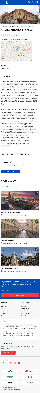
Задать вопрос (8, 352)
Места (22, 26)
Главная (4, 26)
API (15, 58)
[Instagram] (15, 363)
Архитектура (30, 26)
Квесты (3, 308)
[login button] (36, 2)
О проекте (24, 306)
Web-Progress (11, 387)
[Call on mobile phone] (28, 2)
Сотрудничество (25, 308)
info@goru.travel (18, 346)
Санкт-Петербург (14, 26)
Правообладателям (26, 316)
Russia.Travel (24, 154)
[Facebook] (7, 363)
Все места (7, 186)
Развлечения (5, 311)
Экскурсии (4, 306)
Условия (29, 59)
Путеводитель (5, 313)
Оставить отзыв (10, 171)
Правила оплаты (25, 311)
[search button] (32, 2)
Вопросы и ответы (26, 313)
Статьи (3, 316)
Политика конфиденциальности (10, 389)
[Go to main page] (7, 2)
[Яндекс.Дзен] (19, 363)
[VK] (3, 363)
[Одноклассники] (11, 363)
